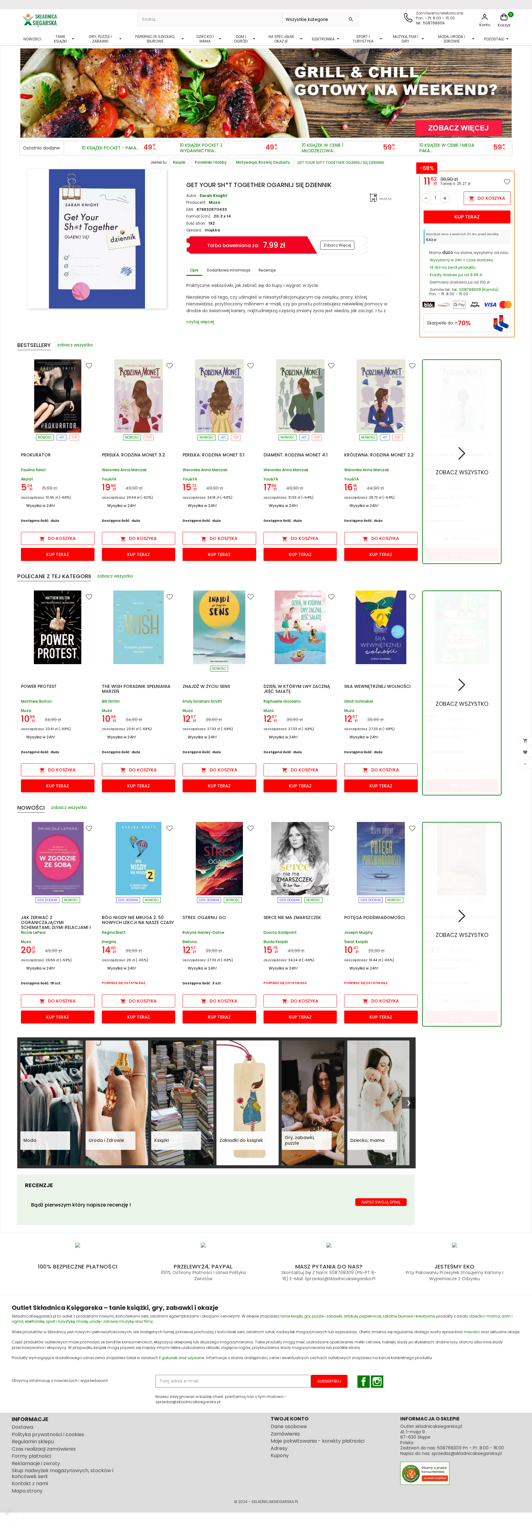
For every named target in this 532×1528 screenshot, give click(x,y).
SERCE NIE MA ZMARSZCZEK (292, 917)
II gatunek (168, 1357)
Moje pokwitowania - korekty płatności (318, 1440)
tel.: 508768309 (430, 23)
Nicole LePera (33, 932)
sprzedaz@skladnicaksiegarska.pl (467, 1453)
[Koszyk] (504, 20)
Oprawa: (194, 230)
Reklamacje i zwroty (36, 1463)
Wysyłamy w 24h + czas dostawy (461, 260)
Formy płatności (31, 1456)
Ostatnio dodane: (42, 148)
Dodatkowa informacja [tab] (228, 270)
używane (195, 1357)
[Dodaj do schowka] (507, 181)
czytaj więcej (200, 322)
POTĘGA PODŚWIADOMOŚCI (374, 917)
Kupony (280, 1455)
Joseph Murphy (358, 932)
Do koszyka (487, 198)
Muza (214, 202)
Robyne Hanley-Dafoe (203, 932)
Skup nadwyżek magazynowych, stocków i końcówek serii (62, 1473)
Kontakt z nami (30, 1483)
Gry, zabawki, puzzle (299, 1140)
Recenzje (267, 270)
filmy (148, 1321)
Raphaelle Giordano (282, 701)
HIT (61, 437)
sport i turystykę (60, 1321)
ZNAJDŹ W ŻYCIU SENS (206, 686)
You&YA (109, 479)
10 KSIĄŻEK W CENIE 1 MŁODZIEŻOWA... (322, 148)
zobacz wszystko (75, 345)
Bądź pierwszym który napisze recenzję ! (81, 1204)
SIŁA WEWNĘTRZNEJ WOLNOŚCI (377, 686)
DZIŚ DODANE (47, 900)
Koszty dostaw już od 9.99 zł (456, 274)
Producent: (196, 202)
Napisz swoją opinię (381, 1202)
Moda (29, 1140)
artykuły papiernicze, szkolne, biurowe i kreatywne (389, 1316)
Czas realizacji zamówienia (43, 1448)
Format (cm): (198, 216)
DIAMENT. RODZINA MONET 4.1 (296, 455)
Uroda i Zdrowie (106, 1140)
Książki (161, 1140)
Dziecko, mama (367, 1140)
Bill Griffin (111, 701)
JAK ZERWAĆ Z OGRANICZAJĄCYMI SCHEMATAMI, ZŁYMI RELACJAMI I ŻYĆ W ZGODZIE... (56, 924)
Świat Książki (356, 941)
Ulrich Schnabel (358, 701)
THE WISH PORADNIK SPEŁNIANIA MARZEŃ (136, 688)
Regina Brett (114, 932)
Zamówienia (285, 1433)
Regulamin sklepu (33, 1441)
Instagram (377, 1381)
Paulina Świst (33, 470)
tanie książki (291, 1316)
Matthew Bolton (36, 701)
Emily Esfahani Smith (202, 701)
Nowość (45, 437)
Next (506, 91)
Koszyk (504, 25)
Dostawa (22, 1427)
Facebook (363, 1381)
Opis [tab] (194, 270)
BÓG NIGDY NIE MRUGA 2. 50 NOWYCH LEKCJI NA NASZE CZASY (138, 919)
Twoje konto (289, 1418)
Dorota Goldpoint (280, 932)
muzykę (126, 1321)
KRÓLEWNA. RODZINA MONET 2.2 (379, 455)
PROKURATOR (36, 455)
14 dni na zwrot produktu (452, 267)
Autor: (191, 195)
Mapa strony (27, 1490)
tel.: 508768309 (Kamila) (475, 289)
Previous (26, 91)
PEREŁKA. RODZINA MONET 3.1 (213, 455)
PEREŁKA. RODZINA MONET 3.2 (133, 455)
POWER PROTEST (39, 686)
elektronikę (34, 1321)
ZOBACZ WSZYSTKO (462, 472)
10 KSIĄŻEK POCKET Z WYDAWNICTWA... (201, 148)
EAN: (190, 209)
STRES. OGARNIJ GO (204, 917)
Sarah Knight (213, 195)
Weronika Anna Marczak (124, 470)
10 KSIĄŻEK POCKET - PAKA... (110, 148)
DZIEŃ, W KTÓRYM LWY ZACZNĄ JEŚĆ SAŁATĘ (297, 688)
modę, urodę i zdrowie (97, 1321)
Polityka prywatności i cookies (48, 1434)
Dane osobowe (289, 1426)
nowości (472, 1331)
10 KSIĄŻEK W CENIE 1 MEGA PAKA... (446, 148)
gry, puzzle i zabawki (323, 1316)
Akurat (27, 479)
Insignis (109, 941)
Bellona (190, 941)
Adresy (279, 1448)
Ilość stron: (196, 223)
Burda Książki (276, 941)
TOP (74, 437)
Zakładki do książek (241, 1140)
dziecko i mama (484, 1316)
